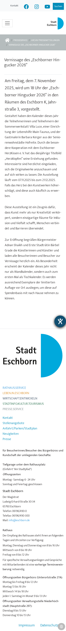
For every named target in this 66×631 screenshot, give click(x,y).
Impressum (27, 625)
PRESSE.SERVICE (13, 409)
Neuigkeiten (11, 434)
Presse (7, 439)
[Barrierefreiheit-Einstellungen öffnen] (60, 321)
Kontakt (14, 6)
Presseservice (20, 40)
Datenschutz (49, 625)
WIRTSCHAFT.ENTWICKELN (20, 398)
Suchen (58, 6)
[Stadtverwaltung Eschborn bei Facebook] (26, 7)
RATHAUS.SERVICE (14, 388)
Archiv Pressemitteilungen (45, 40)
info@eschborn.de (19, 520)
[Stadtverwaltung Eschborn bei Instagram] (37, 7)
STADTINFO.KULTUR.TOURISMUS (23, 404)
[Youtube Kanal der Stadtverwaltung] (47, 7)
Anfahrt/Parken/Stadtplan (20, 428)
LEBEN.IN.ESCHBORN (16, 393)
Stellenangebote (13, 423)
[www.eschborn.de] (7, 40)
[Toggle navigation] (7, 23)
